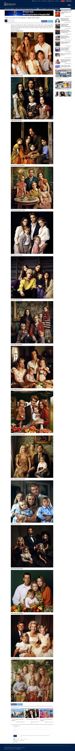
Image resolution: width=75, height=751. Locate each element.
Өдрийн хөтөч (44, 8)
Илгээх (15, 735)
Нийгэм (16, 8)
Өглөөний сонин (44, 1)
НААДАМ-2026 (31, 8)
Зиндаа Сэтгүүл (57, 1)
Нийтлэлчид (35, 1)
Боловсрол (66, 80)
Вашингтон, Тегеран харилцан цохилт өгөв (66, 54)
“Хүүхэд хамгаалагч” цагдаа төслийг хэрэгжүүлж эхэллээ (66, 66)
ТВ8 (39, 1)
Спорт (35, 8)
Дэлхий (27, 8)
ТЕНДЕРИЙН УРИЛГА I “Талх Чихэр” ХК (66, 13)
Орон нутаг (56, 8)
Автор (9, 20)
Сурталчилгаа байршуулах (7, 747)
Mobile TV (62, 1)
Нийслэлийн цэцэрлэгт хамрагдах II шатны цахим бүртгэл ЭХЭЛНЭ (66, 37)
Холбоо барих (14, 747)
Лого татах (23, 747)
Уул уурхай (20, 8)
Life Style (49, 8)
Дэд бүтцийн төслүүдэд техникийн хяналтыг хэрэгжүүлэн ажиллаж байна (66, 25)
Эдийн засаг (12, 8)
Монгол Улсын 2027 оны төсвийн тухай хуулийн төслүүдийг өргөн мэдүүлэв (66, 19)
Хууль (24, 8)
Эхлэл (5, 8)
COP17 (40, 8)
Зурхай (52, 8)
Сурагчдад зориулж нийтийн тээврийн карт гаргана (66, 43)
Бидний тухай (19, 747)
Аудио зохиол (51, 1)
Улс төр (8, 8)
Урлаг (38, 8)
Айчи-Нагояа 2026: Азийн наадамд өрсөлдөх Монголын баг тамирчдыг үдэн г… (66, 31)
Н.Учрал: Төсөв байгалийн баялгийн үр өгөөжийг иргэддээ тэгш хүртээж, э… (66, 49)
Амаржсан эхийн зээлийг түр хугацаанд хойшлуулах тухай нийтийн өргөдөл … (66, 60)
